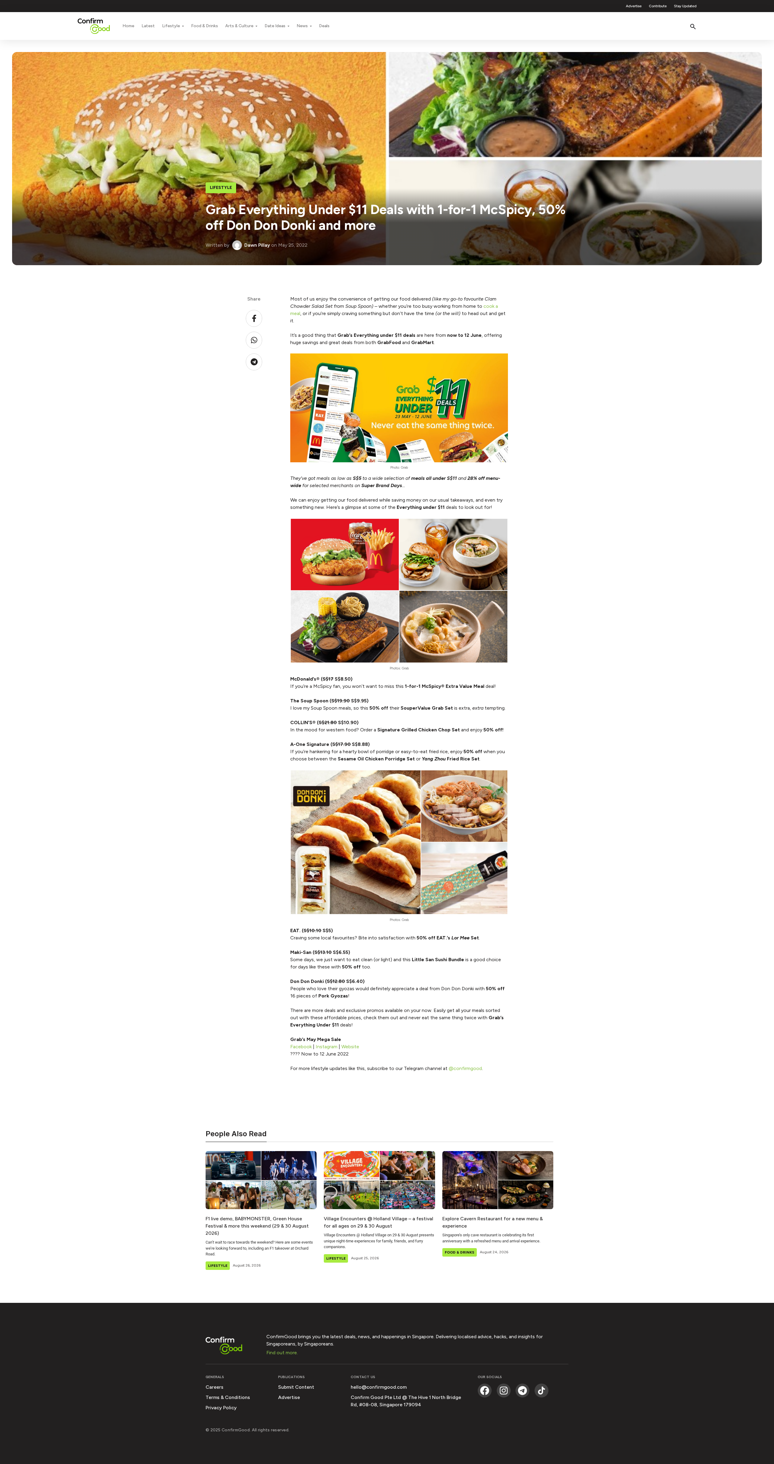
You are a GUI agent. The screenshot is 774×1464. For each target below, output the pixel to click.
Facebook (301, 1046)
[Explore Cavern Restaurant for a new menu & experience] (497, 1180)
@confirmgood (465, 1068)
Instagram (326, 1046)
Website (350, 1046)
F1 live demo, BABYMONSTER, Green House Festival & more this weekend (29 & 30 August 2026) (257, 1226)
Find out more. (282, 1352)
